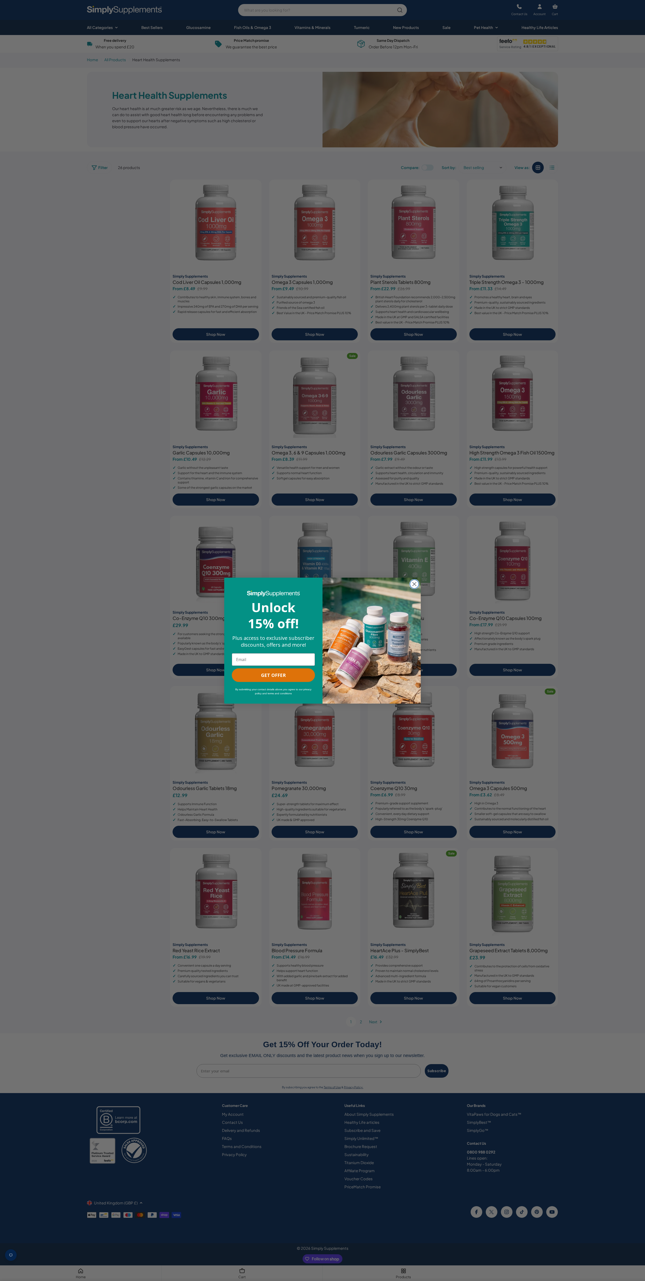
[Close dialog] (414, 584)
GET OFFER (273, 675)
